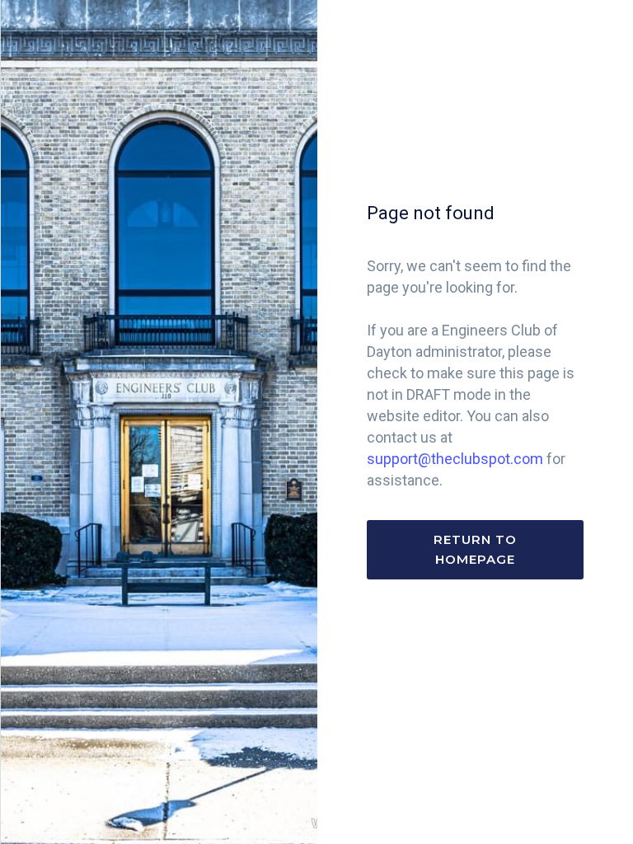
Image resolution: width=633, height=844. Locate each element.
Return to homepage (475, 549)
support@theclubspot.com (455, 458)
